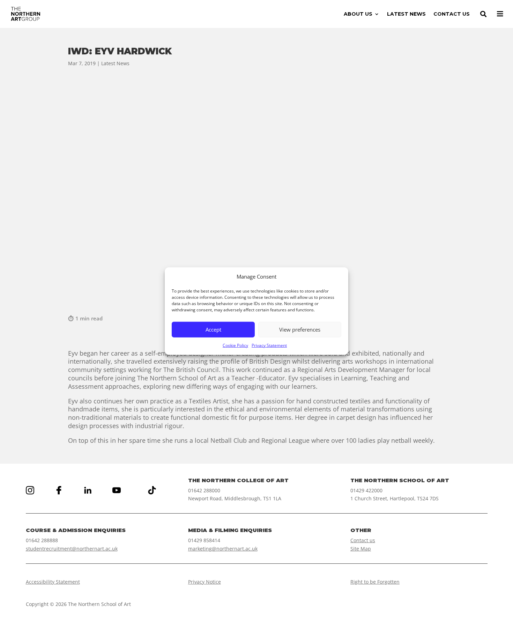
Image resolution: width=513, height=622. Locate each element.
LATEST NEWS (406, 14)
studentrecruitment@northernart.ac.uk (72, 548)
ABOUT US (358, 14)
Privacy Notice (204, 581)
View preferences (299, 329)
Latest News (115, 63)
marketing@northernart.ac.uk (223, 548)
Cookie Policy (235, 345)
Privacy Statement (269, 345)
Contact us (362, 540)
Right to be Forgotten (375, 581)
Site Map (360, 548)
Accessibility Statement (53, 581)
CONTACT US (451, 14)
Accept (213, 329)
